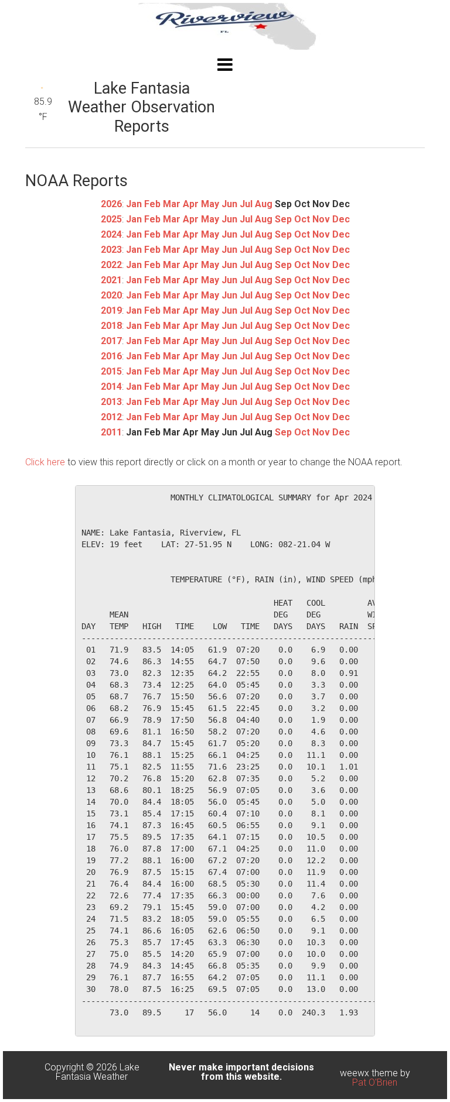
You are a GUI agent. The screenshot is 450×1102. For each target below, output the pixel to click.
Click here (45, 462)
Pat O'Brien (374, 1082)
